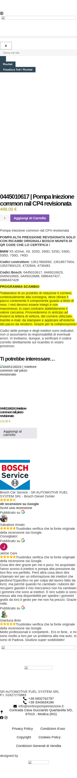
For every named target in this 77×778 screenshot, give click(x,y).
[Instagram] (6, 717)
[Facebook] (1, 717)
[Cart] (6, 45)
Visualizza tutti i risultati (18, 69)
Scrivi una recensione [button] (16, 508)
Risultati (8, 64)
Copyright (24, 737)
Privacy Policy (22, 729)
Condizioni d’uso (52, 729)
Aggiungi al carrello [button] (12, 433)
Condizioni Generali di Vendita (38, 746)
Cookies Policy (49, 737)
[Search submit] (3, 58)
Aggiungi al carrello (30, 218)
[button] (38, 37)
